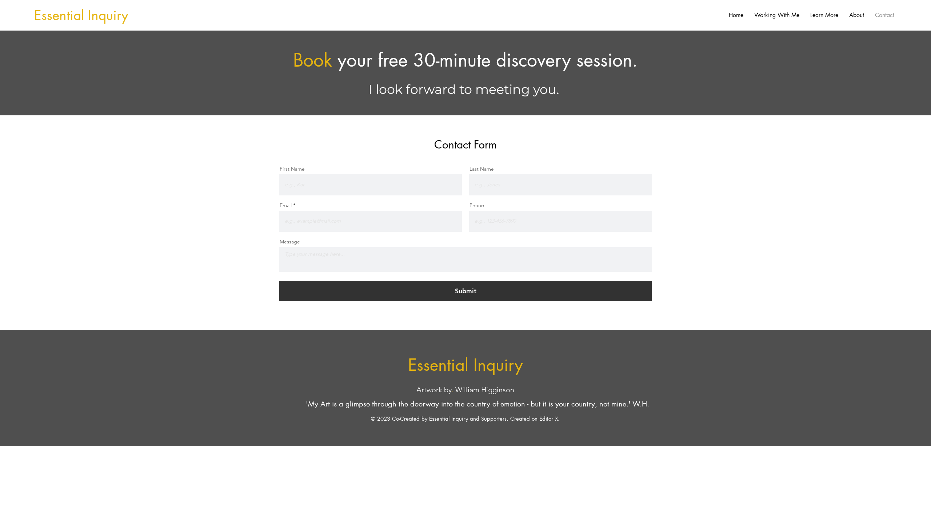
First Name (292, 168)
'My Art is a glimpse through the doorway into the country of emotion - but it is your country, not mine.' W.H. (477, 404)
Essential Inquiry (81, 15)
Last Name (482, 168)
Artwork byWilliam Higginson (465, 389)
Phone (477, 205)
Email (286, 205)
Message (290, 241)
